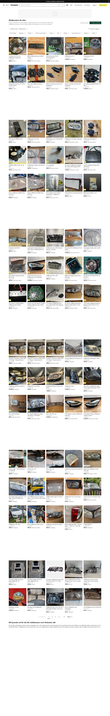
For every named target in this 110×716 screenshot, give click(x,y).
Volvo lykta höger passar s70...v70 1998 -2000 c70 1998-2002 (17, 497)
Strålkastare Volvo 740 (52, 275)
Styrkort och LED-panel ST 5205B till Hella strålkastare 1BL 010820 (35, 304)
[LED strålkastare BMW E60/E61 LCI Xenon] (92, 74)
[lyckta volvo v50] (36, 459)
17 (64, 616)
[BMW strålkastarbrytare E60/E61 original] (36, 46)
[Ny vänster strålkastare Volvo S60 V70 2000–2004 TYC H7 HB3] (55, 569)
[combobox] (39, 5)
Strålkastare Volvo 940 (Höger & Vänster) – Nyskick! (54, 248)
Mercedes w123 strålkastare (34, 607)
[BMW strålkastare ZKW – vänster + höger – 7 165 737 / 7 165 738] (74, 514)
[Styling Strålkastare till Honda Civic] (74, 348)
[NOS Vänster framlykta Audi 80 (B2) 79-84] (17, 265)
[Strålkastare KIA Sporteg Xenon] (17, 376)
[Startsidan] (14, 5)
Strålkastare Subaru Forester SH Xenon (54, 387)
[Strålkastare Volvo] (74, 376)
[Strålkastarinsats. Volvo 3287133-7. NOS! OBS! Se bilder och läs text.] (55, 597)
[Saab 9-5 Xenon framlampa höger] (92, 486)
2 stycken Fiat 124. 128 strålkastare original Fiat (15, 56)
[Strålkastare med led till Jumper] (55, 514)
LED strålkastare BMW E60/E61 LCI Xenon (92, 84)
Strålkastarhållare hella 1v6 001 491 (16, 165)
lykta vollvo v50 (50, 469)
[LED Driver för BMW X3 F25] (17, 129)
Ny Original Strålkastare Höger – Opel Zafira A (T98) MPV (35, 414)
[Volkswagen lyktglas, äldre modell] (92, 238)
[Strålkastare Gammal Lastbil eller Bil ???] (74, 459)
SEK (71, 5)
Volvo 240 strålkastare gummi (34, 84)
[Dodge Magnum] (92, 514)
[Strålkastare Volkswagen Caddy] (92, 348)
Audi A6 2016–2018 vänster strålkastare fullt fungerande (34, 276)
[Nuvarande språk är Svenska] (67, 5)
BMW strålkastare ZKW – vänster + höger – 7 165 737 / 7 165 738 (73, 525)
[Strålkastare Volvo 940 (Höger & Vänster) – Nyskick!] (55, 238)
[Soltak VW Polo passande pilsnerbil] (74, 183)
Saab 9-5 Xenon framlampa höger (92, 496)
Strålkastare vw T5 (69, 56)
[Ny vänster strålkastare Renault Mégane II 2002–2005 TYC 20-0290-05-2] (74, 293)
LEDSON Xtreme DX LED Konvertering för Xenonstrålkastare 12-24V (52, 57)
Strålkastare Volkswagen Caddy (91, 358)
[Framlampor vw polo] (17, 597)
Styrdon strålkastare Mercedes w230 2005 (91, 165)
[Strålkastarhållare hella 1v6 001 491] (17, 155)
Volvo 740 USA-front (51, 414)
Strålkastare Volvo (69, 386)
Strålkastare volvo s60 (33, 139)
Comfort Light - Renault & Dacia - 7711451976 (17, 469)
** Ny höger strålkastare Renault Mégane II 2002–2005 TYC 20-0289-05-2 (92, 304)
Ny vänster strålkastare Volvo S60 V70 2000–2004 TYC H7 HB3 (54, 580)
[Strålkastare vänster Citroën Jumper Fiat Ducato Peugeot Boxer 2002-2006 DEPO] (92, 569)
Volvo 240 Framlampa (14, 414)
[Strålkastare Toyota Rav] (36, 376)
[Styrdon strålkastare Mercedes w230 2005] (92, 155)
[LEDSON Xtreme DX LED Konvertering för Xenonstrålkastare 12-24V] (55, 46)
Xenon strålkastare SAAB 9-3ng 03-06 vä (35, 193)
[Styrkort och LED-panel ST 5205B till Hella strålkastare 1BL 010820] (36, 293)
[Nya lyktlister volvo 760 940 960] (55, 129)
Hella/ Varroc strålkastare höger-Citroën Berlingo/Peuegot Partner (92, 387)
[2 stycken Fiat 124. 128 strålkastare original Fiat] (17, 46)
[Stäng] (108, 1)
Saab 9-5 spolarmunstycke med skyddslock (54, 84)
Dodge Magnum (88, 524)
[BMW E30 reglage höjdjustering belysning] (74, 265)
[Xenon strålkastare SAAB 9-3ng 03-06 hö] (17, 183)
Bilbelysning (14, 29)
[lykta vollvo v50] (55, 459)
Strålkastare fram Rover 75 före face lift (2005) (17, 84)
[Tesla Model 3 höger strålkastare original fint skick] (92, 404)
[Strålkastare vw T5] (74, 46)
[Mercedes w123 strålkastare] (36, 597)
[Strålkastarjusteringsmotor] (92, 129)
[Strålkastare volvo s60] (36, 129)
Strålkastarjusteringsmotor (90, 139)
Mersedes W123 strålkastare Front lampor (73, 248)
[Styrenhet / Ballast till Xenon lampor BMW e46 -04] (17, 569)
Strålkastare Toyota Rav (33, 386)
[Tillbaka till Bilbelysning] (9, 29)
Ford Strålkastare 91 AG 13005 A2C (92, 607)
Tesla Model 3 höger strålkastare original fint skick (92, 414)
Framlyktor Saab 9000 (14, 248)
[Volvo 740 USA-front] (55, 404)
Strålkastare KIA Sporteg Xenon (17, 386)
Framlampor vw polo (14, 607)
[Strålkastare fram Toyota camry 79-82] (74, 486)
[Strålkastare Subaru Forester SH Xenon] (55, 376)
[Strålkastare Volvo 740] (55, 265)
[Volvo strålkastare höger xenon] (36, 514)
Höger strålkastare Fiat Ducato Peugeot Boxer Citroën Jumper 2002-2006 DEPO (73, 580)
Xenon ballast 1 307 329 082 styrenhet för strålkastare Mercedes (53, 193)
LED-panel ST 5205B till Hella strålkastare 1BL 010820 (16, 304)
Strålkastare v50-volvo (14, 524)
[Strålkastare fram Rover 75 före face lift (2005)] (17, 74)
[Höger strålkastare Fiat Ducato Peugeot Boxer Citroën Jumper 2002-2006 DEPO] (74, 569)
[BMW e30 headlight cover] (92, 183)
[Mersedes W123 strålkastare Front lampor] (74, 238)
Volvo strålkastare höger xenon (35, 524)
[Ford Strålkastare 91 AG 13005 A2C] (92, 597)
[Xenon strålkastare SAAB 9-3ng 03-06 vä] (36, 183)
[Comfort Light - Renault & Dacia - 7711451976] (17, 459)
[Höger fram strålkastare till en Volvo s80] (92, 459)
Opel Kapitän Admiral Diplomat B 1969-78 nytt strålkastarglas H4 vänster (35, 248)
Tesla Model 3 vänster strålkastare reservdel (73, 414)
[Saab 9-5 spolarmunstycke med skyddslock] (55, 74)
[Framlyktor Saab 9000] (17, 238)
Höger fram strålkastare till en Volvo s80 (91, 469)
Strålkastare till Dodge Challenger (73, 139)
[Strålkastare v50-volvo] (17, 514)
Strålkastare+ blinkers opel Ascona (36, 165)
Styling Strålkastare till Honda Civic (73, 358)
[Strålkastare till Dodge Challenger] (74, 129)
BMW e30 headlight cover (90, 192)
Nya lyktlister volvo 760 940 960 (54, 139)
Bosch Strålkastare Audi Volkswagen (71, 608)
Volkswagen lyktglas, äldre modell (92, 248)
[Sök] (58, 5)
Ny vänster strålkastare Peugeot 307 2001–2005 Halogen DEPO (73, 165)
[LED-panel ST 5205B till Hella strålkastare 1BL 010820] (17, 293)
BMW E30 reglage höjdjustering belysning (73, 276)
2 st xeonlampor (50, 165)
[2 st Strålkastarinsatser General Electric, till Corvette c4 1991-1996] (36, 486)
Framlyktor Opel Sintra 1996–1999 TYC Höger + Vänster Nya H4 (17, 359)
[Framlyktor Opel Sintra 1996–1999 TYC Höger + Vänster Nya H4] (17, 348)
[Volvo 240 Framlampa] (17, 404)
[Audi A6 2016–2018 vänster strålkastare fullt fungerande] (36, 265)
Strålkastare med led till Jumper (54, 524)
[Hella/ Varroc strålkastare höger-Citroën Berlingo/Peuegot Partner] (92, 376)
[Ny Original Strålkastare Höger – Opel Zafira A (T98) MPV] (36, 404)
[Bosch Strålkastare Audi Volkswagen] (74, 597)
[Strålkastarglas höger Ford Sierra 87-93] (55, 486)
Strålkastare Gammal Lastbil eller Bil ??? (74, 469)
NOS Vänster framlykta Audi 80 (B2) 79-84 (16, 276)
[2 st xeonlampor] (55, 155)
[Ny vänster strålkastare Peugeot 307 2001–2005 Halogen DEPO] (74, 155)
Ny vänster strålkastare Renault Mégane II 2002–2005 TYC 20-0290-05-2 (73, 304)
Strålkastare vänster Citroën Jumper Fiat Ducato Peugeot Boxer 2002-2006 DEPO (91, 580)
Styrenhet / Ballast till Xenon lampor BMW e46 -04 (16, 580)
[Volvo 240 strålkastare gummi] (36, 74)
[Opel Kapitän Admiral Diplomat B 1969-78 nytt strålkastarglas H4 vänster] (36, 238)
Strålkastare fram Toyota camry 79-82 (73, 497)
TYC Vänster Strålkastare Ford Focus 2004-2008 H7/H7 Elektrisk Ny (54, 304)
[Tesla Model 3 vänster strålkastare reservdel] (74, 404)
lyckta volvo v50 (31, 469)
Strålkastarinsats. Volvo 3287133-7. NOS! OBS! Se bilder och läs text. (55, 608)
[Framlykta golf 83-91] (92, 46)
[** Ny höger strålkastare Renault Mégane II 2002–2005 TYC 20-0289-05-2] (92, 293)
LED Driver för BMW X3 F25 (15, 139)
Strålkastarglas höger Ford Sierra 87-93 (54, 497)
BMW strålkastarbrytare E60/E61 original (35, 56)
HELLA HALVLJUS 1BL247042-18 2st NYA (92, 276)
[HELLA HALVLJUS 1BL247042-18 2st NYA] (92, 265)
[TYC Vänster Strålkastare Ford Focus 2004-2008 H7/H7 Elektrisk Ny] (55, 293)
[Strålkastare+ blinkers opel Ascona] (36, 155)
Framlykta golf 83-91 (89, 56)
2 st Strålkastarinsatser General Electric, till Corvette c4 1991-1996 (36, 497)
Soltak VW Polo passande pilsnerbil (73, 192)
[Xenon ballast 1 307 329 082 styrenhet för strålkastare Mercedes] (55, 183)
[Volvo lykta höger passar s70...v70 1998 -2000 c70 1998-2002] (17, 486)
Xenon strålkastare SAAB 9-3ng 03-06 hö (16, 193)
